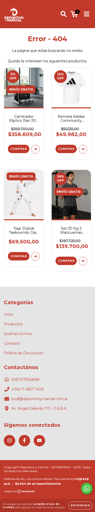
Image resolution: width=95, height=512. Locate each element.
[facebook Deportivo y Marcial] (24, 440)
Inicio (8, 314)
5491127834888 (25, 379)
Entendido (80, 505)
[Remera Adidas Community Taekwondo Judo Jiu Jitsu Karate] (83, 149)
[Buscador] (64, 14)
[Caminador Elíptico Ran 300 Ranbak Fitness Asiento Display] (35, 149)
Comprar (18, 149)
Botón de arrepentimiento (38, 484)
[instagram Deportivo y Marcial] (9, 440)
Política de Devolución (23, 353)
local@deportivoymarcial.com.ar (39, 399)
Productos (13, 324)
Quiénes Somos (18, 333)
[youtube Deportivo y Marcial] (39, 440)
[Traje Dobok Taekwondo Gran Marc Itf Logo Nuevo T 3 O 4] (35, 256)
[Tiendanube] (19, 492)
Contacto (12, 343)
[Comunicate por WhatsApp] (86, 488)
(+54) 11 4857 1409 (27, 389)
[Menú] (86, 14)
